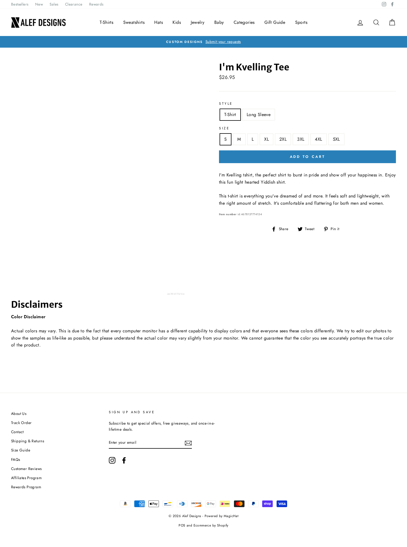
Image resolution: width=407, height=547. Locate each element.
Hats (158, 22)
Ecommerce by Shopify (211, 525)
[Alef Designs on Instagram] (112, 460)
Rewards (96, 4)
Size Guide (20, 450)
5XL (336, 139)
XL (266, 139)
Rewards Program (26, 487)
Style (226, 103)
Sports (301, 22)
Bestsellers (19, 4)
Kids (176, 22)
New (39, 4)
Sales (54, 4)
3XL (300, 139)
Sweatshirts (134, 22)
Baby (219, 22)
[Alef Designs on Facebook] (124, 460)
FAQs (15, 459)
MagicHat (231, 515)
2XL (283, 139)
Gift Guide (274, 22)
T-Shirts (106, 22)
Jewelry (198, 22)
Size (224, 128)
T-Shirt (230, 114)
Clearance (74, 4)
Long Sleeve (259, 114)
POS (182, 525)
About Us (18, 413)
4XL (318, 139)
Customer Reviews (26, 468)
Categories (244, 22)
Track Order (21, 422)
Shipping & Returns (27, 441)
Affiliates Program (26, 478)
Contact (17, 432)
